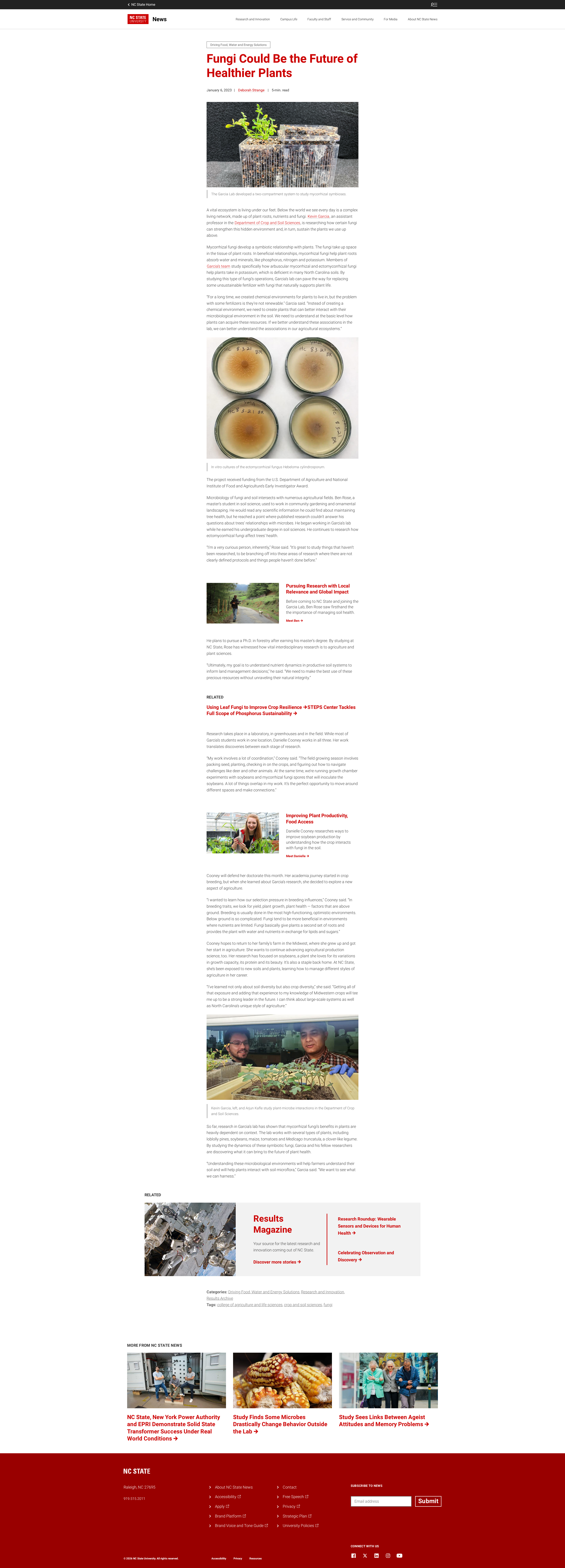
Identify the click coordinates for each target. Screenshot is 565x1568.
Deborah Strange (251, 90)
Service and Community (357, 19)
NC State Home (143, 4)
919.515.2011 (134, 1499)
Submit (428, 1501)
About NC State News (422, 19)
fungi (328, 1304)
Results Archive (220, 1298)
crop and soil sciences (303, 1304)
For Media (390, 19)
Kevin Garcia (318, 216)
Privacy (238, 1558)
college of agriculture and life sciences (249, 1304)
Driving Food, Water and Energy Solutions (263, 1292)
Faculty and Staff (319, 19)
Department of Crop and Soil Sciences (267, 222)
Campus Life (288, 19)
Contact (290, 1487)
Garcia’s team (218, 266)
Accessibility (218, 1558)
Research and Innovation (253, 19)
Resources (255, 1558)
